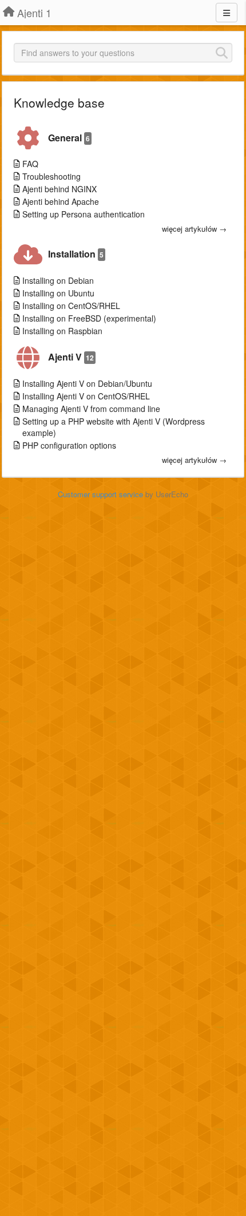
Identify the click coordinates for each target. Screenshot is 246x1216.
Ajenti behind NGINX (59, 189)
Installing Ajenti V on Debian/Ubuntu (87, 383)
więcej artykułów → (194, 229)
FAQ (30, 163)
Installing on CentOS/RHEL (71, 305)
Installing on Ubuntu (58, 293)
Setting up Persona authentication (83, 214)
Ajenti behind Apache (60, 201)
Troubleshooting (51, 176)
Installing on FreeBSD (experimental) (89, 318)
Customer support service (100, 494)
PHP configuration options (69, 445)
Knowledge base (59, 102)
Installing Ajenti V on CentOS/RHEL (86, 396)
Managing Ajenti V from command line (91, 408)
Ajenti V (71, 356)
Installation (76, 253)
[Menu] (226, 12)
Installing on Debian (58, 280)
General (69, 137)
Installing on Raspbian (62, 330)
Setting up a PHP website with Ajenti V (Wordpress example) (113, 426)
